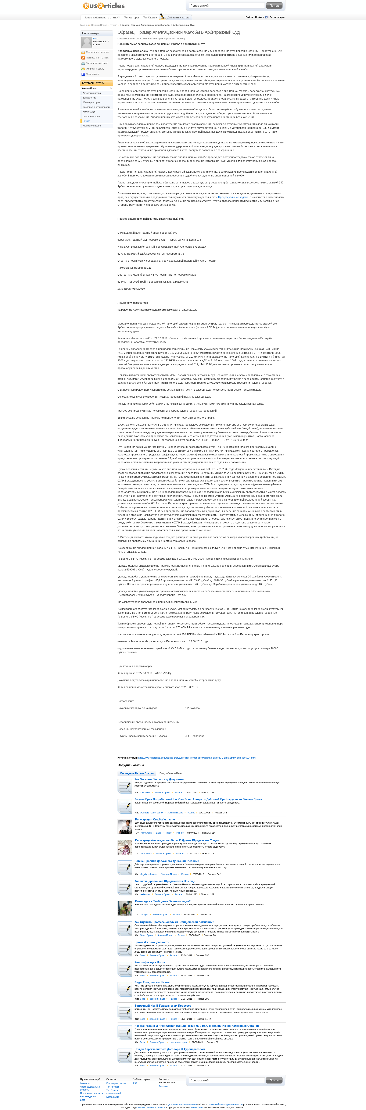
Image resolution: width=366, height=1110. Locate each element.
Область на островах (151, 812)
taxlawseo (145, 894)
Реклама (163, 1086)
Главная (84, 25)
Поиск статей (113, 1093)
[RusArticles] (104, 8)
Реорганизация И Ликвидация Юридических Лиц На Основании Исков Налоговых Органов (196, 1025)
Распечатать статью (97, 63)
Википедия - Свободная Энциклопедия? (163, 901)
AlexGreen (146, 832)
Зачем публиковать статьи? (102, 17)
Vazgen (144, 914)
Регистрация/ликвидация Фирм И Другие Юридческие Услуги (177, 840)
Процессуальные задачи (233, 197)
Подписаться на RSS (97, 57)
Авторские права (92, 93)
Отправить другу (95, 68)
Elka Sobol (146, 853)
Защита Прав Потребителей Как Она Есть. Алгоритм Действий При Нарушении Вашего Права (198, 799)
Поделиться (92, 74)
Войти (249, 17)
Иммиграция (89, 111)
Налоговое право (179, 1042)
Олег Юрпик (146, 935)
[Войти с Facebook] (266, 17)
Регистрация (277, 17)
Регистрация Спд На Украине (155, 819)
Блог (82, 1100)
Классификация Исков (149, 962)
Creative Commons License (150, 1107)
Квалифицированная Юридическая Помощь (164, 881)
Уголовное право (92, 125)
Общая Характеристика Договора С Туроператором (169, 1049)
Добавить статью (178, 17)
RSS (135, 1083)
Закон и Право (99, 25)
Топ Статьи (150, 17)
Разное (113, 25)
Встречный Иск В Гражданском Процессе (162, 1005)
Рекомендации (88, 1096)
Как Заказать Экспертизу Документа (159, 779)
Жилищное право (92, 102)
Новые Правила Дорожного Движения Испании (166, 861)
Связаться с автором (97, 52)
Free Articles (197, 1107)
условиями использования (182, 1104)
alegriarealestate (148, 874)
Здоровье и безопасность (96, 107)
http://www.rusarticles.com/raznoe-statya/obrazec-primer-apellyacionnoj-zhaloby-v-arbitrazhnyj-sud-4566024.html (196, 757)
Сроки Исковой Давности (151, 942)
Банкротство (89, 97)
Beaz (142, 955)
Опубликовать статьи (91, 1093)
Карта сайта (112, 1097)
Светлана (145, 792)
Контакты (85, 1083)
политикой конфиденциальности (225, 1104)
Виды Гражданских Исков (152, 982)
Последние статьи (116, 1083)
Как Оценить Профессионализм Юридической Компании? (174, 922)
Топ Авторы (131, 17)
